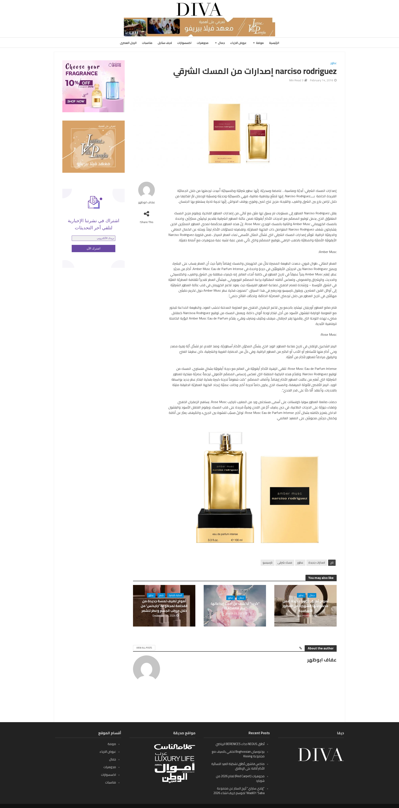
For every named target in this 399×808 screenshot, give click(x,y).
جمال (221, 43)
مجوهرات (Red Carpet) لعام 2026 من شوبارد (240, 778)
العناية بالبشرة (175, 595)
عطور (333, 63)
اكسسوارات (184, 43)
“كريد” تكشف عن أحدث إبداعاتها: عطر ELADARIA (235, 606)
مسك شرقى (284, 562)
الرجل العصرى (128, 43)
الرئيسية (274, 43)
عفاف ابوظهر (146, 202)
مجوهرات (202, 43)
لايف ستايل (165, 43)
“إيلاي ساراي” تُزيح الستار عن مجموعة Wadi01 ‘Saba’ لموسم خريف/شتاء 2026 (239, 790)
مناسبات (147, 43)
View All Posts (144, 648)
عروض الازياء (238, 43)
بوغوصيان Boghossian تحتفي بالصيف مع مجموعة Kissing (238, 754)
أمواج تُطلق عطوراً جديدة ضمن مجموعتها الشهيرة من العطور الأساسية (306, 606)
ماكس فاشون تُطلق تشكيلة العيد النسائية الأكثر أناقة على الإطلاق (238, 766)
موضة (260, 43)
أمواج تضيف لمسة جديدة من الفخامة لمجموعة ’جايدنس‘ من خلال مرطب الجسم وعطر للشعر (164, 606)
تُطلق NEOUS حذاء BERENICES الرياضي (240, 744)
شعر (161, 595)
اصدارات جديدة (316, 562)
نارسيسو (267, 562)
